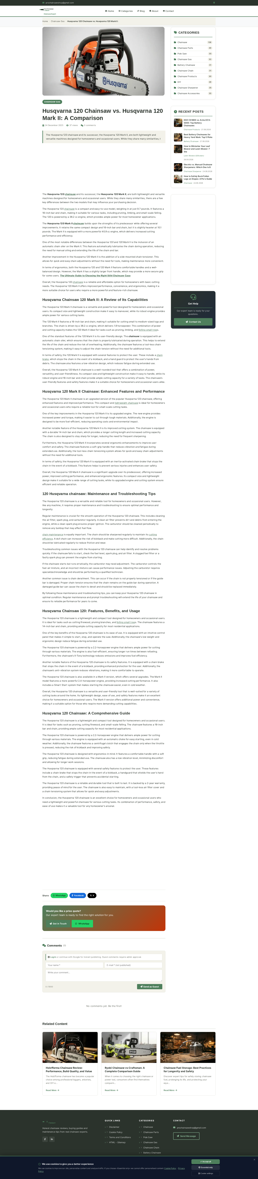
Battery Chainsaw (186, 65)
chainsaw (70, 194)
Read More (53, 1091)
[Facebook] (45, 1139)
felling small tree (148, 329)
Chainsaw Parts (185, 48)
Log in (53, 957)
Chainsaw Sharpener (188, 88)
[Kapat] (254, 1160)
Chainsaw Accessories (189, 93)
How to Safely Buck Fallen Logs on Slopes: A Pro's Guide (198, 177)
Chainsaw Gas (57, 21)
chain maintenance (52, 534)
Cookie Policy (116, 1132)
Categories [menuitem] (127, 11)
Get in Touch (60, 923)
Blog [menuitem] (142, 11)
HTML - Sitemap (117, 1142)
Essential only (206, 1167)
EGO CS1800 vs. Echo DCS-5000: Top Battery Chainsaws (197, 123)
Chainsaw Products (187, 76)
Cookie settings (206, 1173)
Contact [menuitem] (169, 11)
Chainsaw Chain (185, 70)
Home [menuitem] (111, 11)
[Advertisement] (103, 168)
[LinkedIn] (52, 1139)
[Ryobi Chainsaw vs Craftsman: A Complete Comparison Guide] (129, 1063)
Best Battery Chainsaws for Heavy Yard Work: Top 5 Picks (198, 135)
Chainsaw (182, 42)
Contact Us (195, 321)
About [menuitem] (155, 11)
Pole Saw (182, 53)
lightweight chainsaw (126, 402)
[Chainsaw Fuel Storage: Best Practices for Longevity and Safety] (187, 1063)
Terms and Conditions (120, 1137)
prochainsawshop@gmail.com (59, 2)
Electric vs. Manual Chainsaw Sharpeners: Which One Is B (198, 165)
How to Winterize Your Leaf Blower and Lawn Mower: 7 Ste (197, 149)
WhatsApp (61, 895)
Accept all (206, 1162)
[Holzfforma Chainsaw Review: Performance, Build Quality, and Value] (70, 1063)
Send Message (188, 1136)
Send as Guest (151, 986)
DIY (179, 82)
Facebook (79, 895)
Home (45, 21)
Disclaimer (114, 1127)
